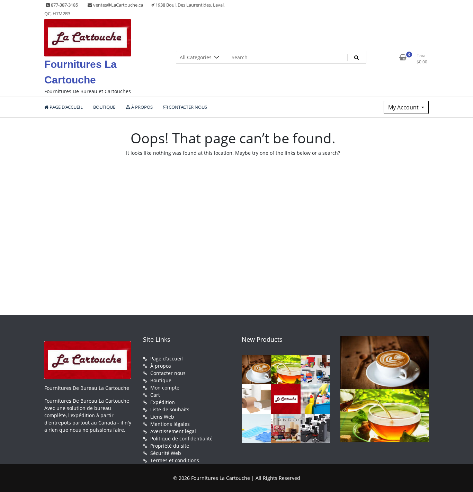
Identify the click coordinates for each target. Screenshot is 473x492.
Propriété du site (169, 445)
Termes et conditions (174, 460)
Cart (155, 395)
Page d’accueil (166, 358)
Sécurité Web (165, 453)
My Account (404, 107)
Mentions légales (170, 424)
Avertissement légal (173, 431)
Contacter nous (168, 373)
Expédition (162, 402)
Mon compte (164, 387)
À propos (160, 366)
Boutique (160, 380)
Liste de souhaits (169, 409)
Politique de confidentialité (181, 438)
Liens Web (162, 416)
